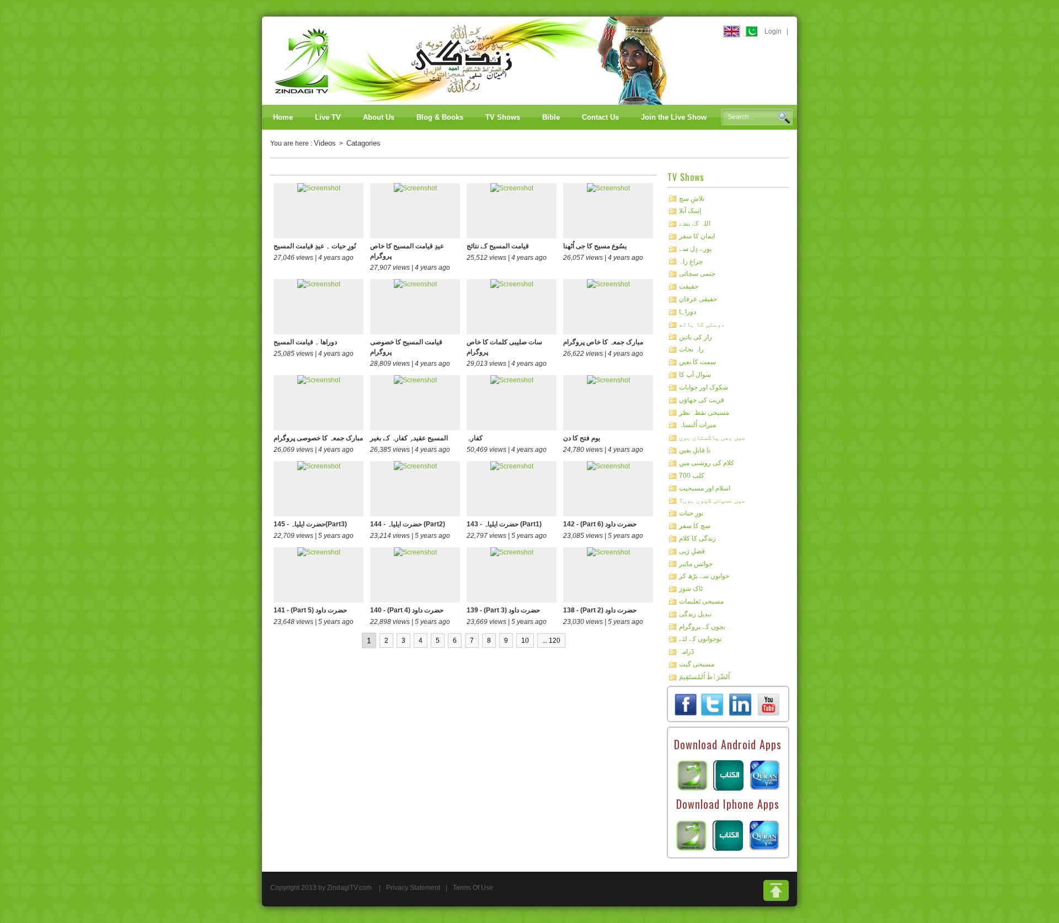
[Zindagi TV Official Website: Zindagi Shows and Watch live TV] (472, 60)
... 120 (551, 640)
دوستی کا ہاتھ (702, 324)
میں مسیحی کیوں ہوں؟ (712, 500)
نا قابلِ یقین (694, 450)
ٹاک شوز (691, 589)
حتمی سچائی (697, 274)
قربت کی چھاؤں (701, 400)
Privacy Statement (413, 888)
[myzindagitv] (768, 704)
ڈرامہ (686, 651)
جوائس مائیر (696, 563)
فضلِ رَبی (692, 551)
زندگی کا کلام (697, 538)
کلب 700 (691, 475)
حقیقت (688, 286)
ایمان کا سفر (697, 236)
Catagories (363, 143)
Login (773, 31)
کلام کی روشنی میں (706, 463)
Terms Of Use (473, 888)
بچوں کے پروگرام (702, 626)
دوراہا (687, 312)
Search (784, 117)
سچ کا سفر (694, 526)
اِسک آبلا (690, 211)
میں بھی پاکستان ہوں (712, 437)
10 (525, 640)
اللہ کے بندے (694, 223)
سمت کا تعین (697, 362)
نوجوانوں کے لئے (700, 639)
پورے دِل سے (695, 249)
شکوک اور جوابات (703, 387)
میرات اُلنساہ (697, 425)
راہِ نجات (691, 349)
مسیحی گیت (696, 664)
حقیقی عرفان (698, 299)
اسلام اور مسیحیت (704, 488)
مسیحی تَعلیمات (701, 601)
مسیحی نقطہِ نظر (704, 412)
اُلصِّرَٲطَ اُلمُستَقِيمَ (704, 677)
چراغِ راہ (691, 261)
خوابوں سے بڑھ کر (704, 576)
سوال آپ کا (695, 374)
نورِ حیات (691, 513)
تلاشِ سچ (691, 198)
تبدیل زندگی (695, 614)
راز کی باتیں (695, 336)
